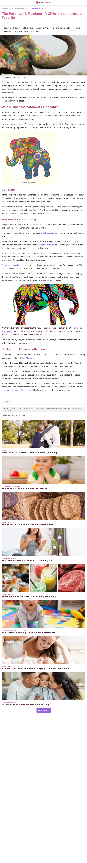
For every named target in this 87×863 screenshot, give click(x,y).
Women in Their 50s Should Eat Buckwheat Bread (27, 524)
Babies (4, 450)
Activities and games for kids (19, 8)
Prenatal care (7, 594)
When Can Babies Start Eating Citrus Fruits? (24, 488)
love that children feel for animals (16, 390)
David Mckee (26, 358)
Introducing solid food (11, 486)
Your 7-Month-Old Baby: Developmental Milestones (28, 632)
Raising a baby (7, 666)
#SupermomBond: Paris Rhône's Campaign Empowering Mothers (35, 668)
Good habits (6, 522)
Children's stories (37, 8)
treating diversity (47, 245)
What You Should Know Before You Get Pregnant (27, 560)
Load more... (43, 710)
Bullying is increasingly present (15, 265)
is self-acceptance (49, 233)
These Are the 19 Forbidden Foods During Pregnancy (29, 596)
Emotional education (10, 702)
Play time (5, 8)
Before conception (9, 558)
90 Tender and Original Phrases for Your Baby (25, 704)
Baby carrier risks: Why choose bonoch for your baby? (30, 452)
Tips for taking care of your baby (14, 630)
